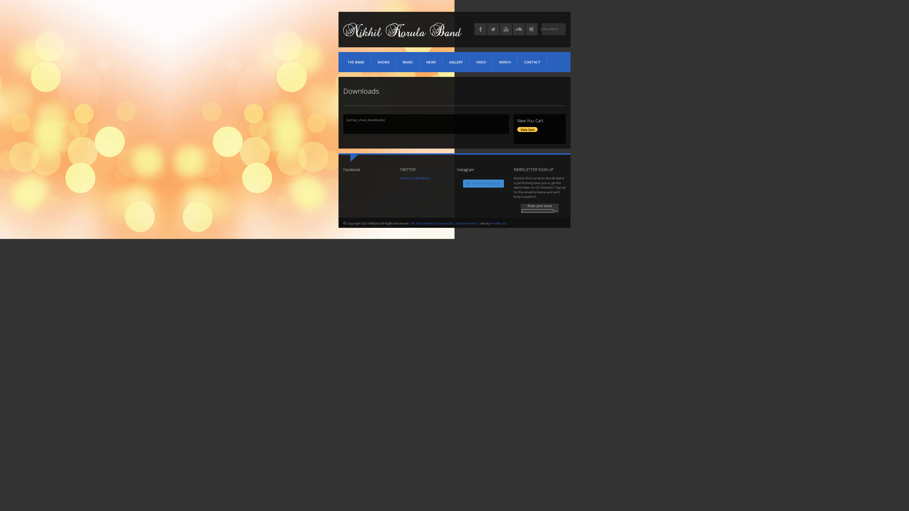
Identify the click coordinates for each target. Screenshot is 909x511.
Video (481, 62)
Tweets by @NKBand (415, 178)
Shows (383, 62)
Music (408, 62)
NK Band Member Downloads (432, 223)
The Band (356, 62)
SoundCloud (519, 29)
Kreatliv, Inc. (498, 223)
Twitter (493, 29)
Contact (532, 62)
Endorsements (466, 223)
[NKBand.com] (402, 35)
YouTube (506, 29)
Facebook (480, 29)
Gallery (456, 62)
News (431, 62)
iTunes (532, 29)
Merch (505, 62)
